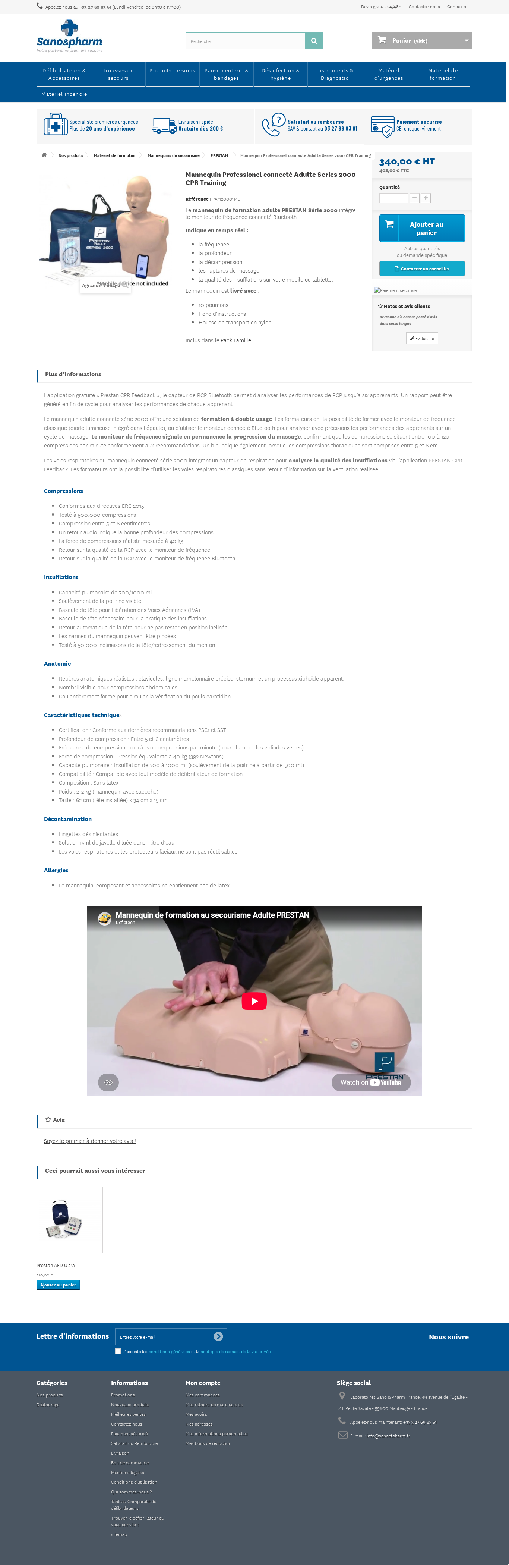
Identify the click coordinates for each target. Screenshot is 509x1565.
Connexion (458, 6)
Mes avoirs (196, 1413)
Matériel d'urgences (388, 74)
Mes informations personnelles (217, 1433)
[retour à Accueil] (44, 155)
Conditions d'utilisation (134, 1481)
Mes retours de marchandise (214, 1404)
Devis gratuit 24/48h (381, 6)
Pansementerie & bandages (227, 74)
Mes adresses (199, 1423)
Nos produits (50, 1394)
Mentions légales (127, 1472)
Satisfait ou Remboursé (134, 1442)
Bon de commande (130, 1462)
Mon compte (203, 1382)
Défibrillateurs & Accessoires (64, 74)
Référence (197, 198)
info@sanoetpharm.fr (388, 1435)
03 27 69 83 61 (96, 6)
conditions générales (169, 1351)
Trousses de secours (118, 74)
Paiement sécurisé (129, 1433)
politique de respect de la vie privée (235, 1351)
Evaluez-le (424, 338)
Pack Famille (236, 340)
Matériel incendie (64, 93)
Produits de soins (172, 70)
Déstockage (48, 1404)
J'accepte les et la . (197, 1351)
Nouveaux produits (130, 1404)
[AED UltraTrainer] (70, 1220)
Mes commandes (203, 1394)
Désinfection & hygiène (281, 74)
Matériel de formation (443, 74)
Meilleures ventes (128, 1413)
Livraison (120, 1452)
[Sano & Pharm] (105, 36)
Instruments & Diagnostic (335, 74)
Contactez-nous (424, 6)
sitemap (119, 1533)
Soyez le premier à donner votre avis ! (90, 1140)
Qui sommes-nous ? (131, 1491)
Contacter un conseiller (424, 268)
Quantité (389, 187)
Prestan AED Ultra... (58, 1264)
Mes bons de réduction (208, 1442)
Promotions (123, 1394)
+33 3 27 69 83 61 (420, 1421)
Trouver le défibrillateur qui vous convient (138, 1521)
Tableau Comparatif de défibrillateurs (133, 1504)
